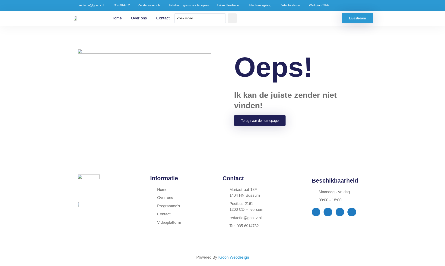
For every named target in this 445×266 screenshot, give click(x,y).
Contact (163, 18)
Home (116, 18)
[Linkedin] (351, 212)
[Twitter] (328, 212)
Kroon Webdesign (233, 257)
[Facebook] (316, 212)
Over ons (139, 18)
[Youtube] (340, 212)
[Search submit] (232, 18)
